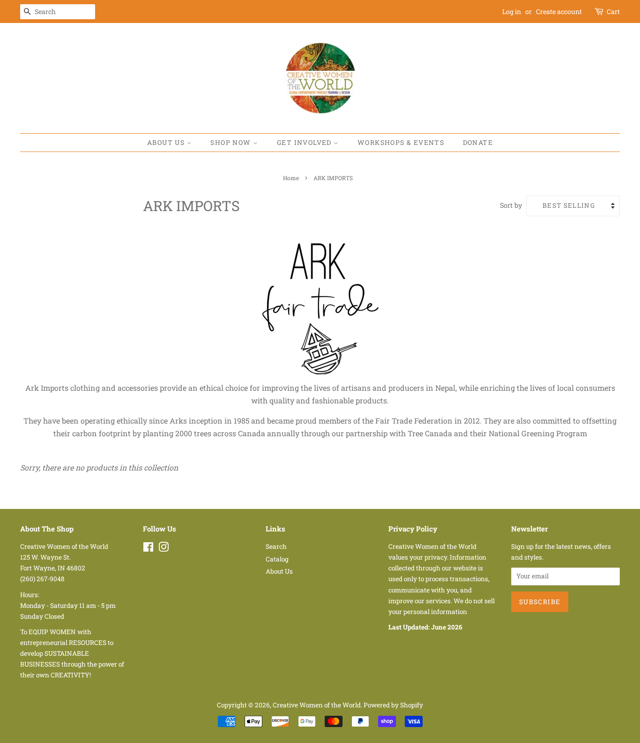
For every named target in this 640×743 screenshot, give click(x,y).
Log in (511, 11)
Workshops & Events (400, 142)
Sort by (511, 205)
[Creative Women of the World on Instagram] (163, 549)
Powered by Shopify (393, 705)
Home (291, 178)
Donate (478, 142)
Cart (613, 11)
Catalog (277, 559)
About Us (167, 142)
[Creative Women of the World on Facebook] (148, 549)
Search (276, 546)
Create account (559, 11)
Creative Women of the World (317, 705)
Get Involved (305, 142)
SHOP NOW (231, 142)
